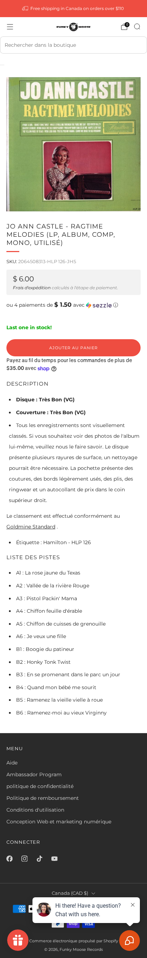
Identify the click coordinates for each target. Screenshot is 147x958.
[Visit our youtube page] (54, 858)
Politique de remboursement (42, 798)
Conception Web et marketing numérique (58, 821)
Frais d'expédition (32, 287)
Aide (11, 762)
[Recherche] (137, 26)
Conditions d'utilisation (35, 810)
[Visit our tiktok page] (39, 858)
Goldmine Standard (30, 526)
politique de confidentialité (40, 786)
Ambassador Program (34, 774)
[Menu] (10, 26)
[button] (73, 305)
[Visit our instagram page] (24, 858)
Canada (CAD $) (70, 893)
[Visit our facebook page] (9, 858)
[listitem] (73, 8)
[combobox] (73, 45)
